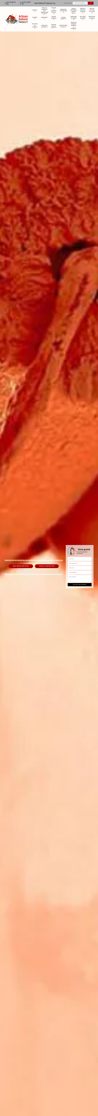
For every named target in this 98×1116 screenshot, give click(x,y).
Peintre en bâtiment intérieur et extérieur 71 (73, 26)
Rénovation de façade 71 (92, 18)
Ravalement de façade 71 (73, 18)
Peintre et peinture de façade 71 (83, 11)
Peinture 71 (34, 11)
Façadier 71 (34, 18)
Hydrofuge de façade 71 (44, 26)
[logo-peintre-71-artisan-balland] (16, 19)
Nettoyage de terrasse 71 (35, 26)
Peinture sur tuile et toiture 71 (92, 11)
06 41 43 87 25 (26, 3)
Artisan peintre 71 (63, 18)
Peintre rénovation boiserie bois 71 (74, 11)
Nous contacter (46, 566)
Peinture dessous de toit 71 (53, 26)
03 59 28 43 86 (11, 3)
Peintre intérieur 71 (53, 18)
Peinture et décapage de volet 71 (53, 10)
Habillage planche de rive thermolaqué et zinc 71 (44, 10)
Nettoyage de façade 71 (83, 18)
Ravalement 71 (44, 18)
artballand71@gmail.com (46, 3)
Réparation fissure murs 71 (63, 11)
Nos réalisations (21, 566)
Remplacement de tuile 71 (63, 26)
